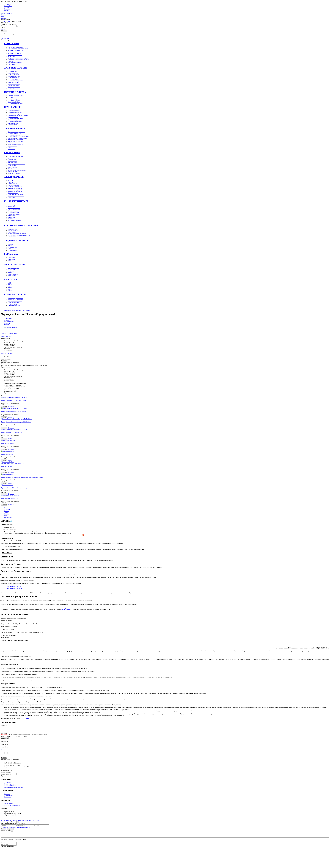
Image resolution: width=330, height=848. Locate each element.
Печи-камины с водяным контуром (18, 115)
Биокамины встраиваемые (15, 50)
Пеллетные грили (13, 211)
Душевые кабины (13, 274)
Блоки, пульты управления (15, 144)
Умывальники (12, 275)
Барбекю (10, 218)
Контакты (7, 10)
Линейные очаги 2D (14, 183)
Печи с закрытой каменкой (15, 156)
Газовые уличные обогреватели (17, 233)
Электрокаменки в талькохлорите (17, 138)
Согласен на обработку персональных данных (16, 827)
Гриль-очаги (11, 215)
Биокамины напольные (14, 52)
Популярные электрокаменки (16, 132)
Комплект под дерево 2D (15, 190)
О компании (7, 4)
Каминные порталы (13, 77)
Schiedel (10, 287)
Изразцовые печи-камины (15, 103)
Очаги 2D (10, 182)
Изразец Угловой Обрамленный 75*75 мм (13, 432)
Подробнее (11, 406)
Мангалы (10, 245)
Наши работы (8, 6)
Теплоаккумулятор (13, 123)
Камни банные (12, 165)
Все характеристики (7, 353)
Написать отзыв (12, 333)
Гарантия (7, 9)
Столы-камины (12, 232)
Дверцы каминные (13, 85)
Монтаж (6, 324)
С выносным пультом (14, 135)
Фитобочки (11, 271)
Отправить (10, 829)
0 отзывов (4, 333)
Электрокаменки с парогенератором (18, 136)
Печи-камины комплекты (15, 121)
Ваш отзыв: (4, 733)
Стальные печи (12, 159)
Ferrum (10, 284)
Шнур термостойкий (14, 305)
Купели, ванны (12, 269)
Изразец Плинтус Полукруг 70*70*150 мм (13, 411)
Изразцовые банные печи (15, 95)
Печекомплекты (12, 161)
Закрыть (3, 829)
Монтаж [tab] (6, 511)
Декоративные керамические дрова (18, 58)
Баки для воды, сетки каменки (16, 164)
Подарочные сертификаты (12, 805)
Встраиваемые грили (14, 214)
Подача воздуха (12, 124)
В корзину (4, 360)
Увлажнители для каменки (15, 139)
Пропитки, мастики (13, 302)
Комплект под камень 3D (15, 188)
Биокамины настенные (14, 53)
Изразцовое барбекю (7, 454)
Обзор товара (8, 318)
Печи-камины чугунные (15, 112)
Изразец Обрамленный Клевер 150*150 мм (13, 400)
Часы (9, 260)
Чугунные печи (12, 157)
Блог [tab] (5, 515)
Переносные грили (13, 212)
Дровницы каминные (14, 84)
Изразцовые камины (14, 76)
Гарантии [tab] (7, 509)
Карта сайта (7, 797)
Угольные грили (12, 205)
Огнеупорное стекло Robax (16, 299)
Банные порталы (12, 162)
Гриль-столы (11, 217)
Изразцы (10, 97)
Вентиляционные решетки (15, 80)
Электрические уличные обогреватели (19, 235)
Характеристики (9, 321)
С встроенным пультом (14, 133)
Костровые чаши (12, 229)
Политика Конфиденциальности (13, 787)
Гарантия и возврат (9, 785)
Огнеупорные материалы (15, 301)
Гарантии (7, 323)
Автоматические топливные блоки (18, 48)
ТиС (9, 289)
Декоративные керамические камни (18, 59)
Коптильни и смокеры (14, 220)
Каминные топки (13, 73)
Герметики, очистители (14, 173)
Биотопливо (11, 56)
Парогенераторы (12, 146)
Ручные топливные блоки (15, 47)
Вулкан (10, 290)
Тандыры (10, 244)
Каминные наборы (13, 82)
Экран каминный (13, 79)
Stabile (9, 283)
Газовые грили (12, 206)
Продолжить (4, 738)
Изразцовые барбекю (14, 102)
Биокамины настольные (15, 55)
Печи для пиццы (12, 247)
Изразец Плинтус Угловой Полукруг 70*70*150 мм (16, 422)
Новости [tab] (6, 514)
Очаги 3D (10, 180)
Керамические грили (14, 208)
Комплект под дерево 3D (15, 186)
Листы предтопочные (14, 87)
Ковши (10, 168)
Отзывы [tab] (6, 512)
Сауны (9, 142)
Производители (8, 803)
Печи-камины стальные (14, 110)
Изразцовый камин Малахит (9, 498)
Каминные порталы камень (16, 196)
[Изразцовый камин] (10, 327)
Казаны (10, 248)
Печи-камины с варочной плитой (17, 114)
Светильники (11, 259)
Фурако (10, 272)
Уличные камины (13, 230)
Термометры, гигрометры (15, 141)
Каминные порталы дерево (15, 194)
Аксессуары (11, 64)
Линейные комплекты (14, 185)
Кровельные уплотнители (15, 298)
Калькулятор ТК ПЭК (14, 588)
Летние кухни (12, 236)
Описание (7, 320)
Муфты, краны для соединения (17, 170)
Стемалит (10, 61)
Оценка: (3, 736)
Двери (9, 147)
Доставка (7, 7)
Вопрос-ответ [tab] (8, 517)
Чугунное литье (12, 304)
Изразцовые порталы (14, 99)
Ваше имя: (4, 725)
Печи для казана (12, 250)
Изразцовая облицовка (7, 443)
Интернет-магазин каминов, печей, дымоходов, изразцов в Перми (20, 820)
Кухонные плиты (13, 117)
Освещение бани (12, 171)
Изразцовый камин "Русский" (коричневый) (17, 310)
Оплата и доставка (9, 784)
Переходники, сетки (13, 88)
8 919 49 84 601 (25, 718)
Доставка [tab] (7, 508)
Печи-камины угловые (14, 120)
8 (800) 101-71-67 (6, 21)
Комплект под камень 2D (15, 191)
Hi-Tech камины (12, 71)
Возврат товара (8, 795)
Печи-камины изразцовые (15, 118)
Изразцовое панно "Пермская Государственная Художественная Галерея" (22, 477)
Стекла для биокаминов (15, 62)
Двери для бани (12, 167)
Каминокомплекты (13, 74)
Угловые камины (13, 193)
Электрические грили (14, 209)
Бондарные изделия (13, 268)
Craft (9, 286)
